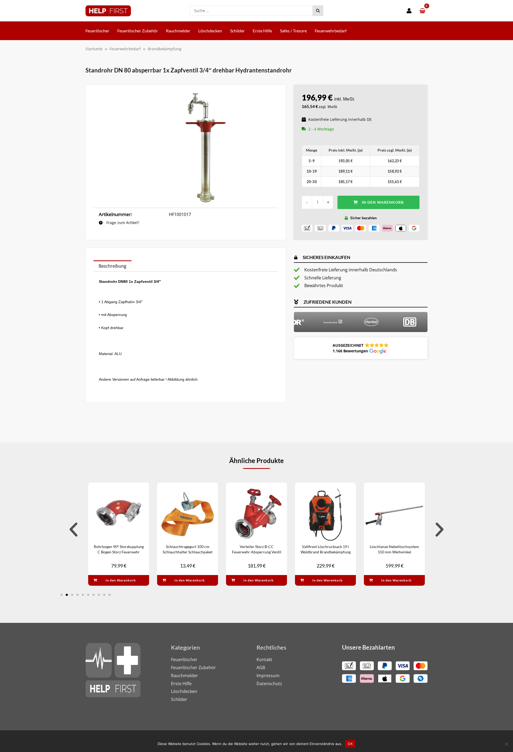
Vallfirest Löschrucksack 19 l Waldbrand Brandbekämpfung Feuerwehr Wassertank (326, 551)
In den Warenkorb (383, 202)
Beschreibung (112, 266)
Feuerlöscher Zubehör (193, 667)
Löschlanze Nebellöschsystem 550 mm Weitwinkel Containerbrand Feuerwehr (394, 551)
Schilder (179, 699)
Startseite (94, 48)
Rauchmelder (184, 675)
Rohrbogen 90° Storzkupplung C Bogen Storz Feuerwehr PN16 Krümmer (119, 551)
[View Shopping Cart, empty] (422, 11)
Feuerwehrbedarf (125, 48)
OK (350, 744)
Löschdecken (184, 691)
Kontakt (264, 659)
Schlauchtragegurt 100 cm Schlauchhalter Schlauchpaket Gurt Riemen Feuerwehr (187, 551)
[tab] (112, 266)
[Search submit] (318, 10)
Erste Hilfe (181, 684)
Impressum (267, 675)
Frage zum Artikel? (122, 222)
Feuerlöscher (184, 659)
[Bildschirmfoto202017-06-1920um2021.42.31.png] (205, 147)
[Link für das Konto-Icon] (409, 10)
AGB (260, 667)
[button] (361, 348)
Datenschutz (269, 684)
